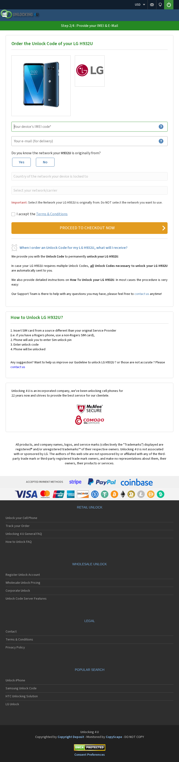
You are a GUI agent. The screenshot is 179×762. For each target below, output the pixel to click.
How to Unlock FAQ (19, 542)
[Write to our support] (152, 4)
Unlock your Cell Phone (21, 518)
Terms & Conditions (52, 214)
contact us (141, 294)
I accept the (42, 214)
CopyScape (114, 737)
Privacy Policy (15, 647)
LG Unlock (12, 704)
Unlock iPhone (15, 680)
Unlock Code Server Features (26, 598)
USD (138, 4)
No (45, 162)
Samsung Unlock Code (21, 688)
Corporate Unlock (18, 590)
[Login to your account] (168, 4)
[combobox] (89, 176)
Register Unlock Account (23, 574)
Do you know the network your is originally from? (56, 153)
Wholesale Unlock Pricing (23, 582)
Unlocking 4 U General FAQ (24, 534)
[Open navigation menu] (4, 16)
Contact (11, 631)
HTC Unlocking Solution (22, 696)
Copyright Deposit (71, 737)
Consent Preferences (89, 754)
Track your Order (18, 526)
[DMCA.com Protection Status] (89, 748)
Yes (21, 162)
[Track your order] (160, 4)
